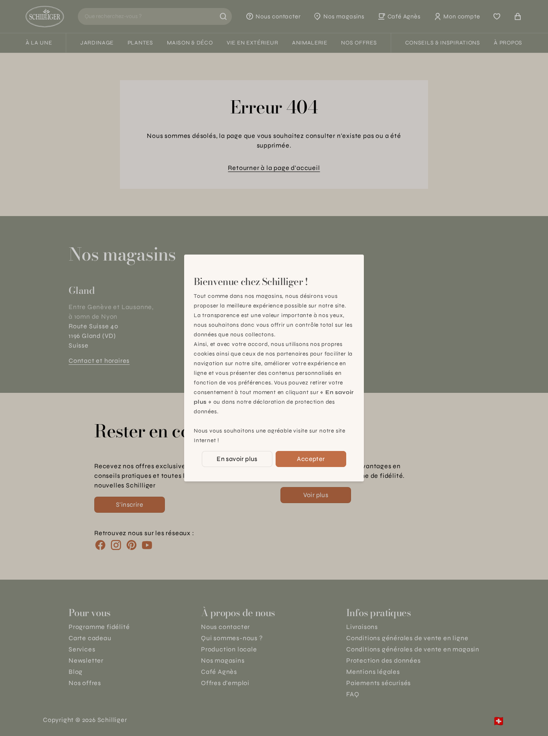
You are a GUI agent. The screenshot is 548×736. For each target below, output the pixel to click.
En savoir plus (237, 459)
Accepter (311, 459)
